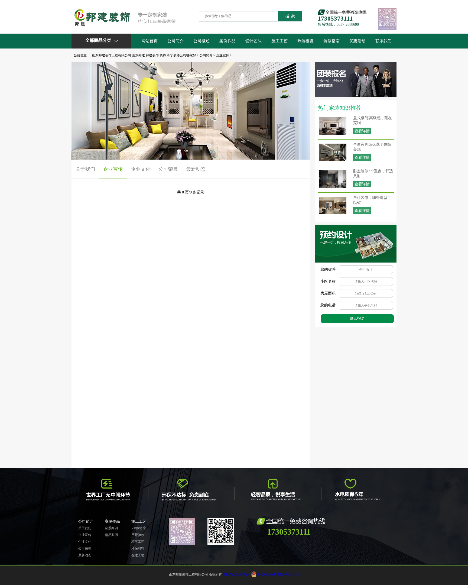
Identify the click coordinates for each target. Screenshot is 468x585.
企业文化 (140, 169)
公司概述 (201, 41)
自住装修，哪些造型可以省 (372, 200)
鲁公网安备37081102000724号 (278, 574)
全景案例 (111, 528)
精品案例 (111, 535)
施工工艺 (279, 41)
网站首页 (149, 41)
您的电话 (328, 305)
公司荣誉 (168, 169)
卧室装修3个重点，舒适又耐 (373, 173)
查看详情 (362, 131)
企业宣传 (222, 55)
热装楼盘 (305, 41)
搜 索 (290, 16)
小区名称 (328, 281)
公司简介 (175, 41)
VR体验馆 (138, 528)
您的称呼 (328, 269)
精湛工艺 (137, 542)
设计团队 (253, 41)
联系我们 (383, 41)
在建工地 (137, 555)
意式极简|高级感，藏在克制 (372, 120)
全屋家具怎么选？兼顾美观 (372, 147)
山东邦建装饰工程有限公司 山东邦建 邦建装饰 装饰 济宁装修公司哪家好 (144, 55)
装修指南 (331, 41)
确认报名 (357, 318)
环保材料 (137, 548)
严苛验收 (137, 535)
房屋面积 (328, 293)
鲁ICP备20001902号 (237, 574)
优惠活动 (357, 41)
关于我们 (85, 169)
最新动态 (196, 169)
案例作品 (227, 41)
